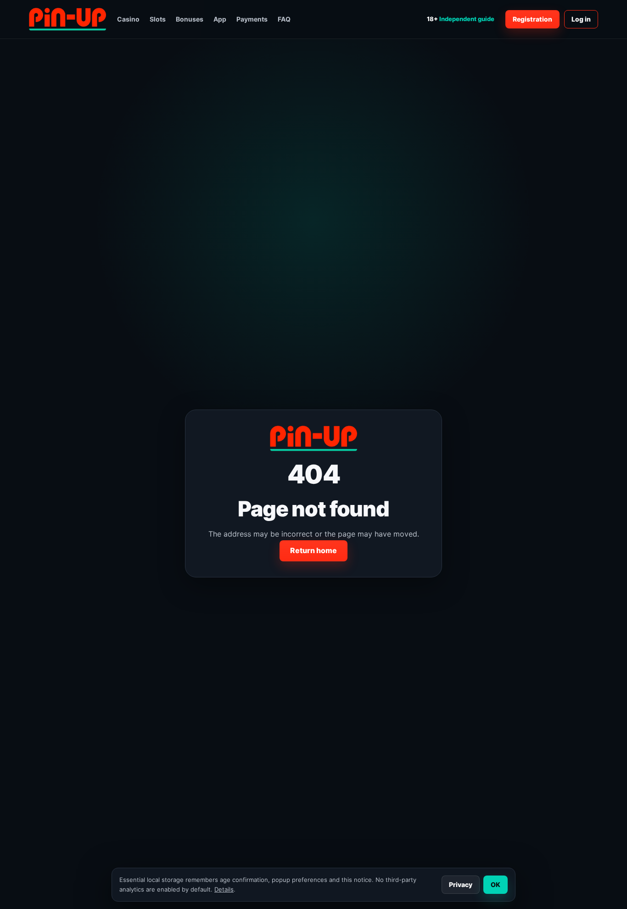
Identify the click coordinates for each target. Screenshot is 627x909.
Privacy (460, 884)
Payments (252, 19)
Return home (313, 550)
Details (224, 889)
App (219, 19)
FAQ (284, 19)
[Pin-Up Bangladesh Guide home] (67, 19)
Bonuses (189, 19)
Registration (532, 19)
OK (495, 884)
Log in (581, 19)
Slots (158, 19)
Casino (128, 19)
